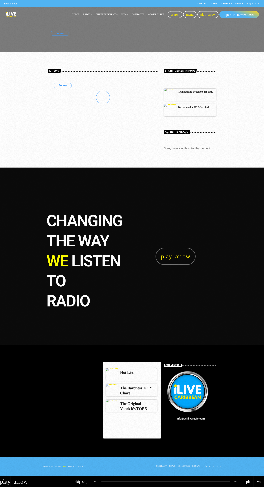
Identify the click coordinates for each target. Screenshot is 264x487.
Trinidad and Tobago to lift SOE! (195, 91)
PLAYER (239, 15)
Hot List (126, 372)
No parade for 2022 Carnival (193, 107)
